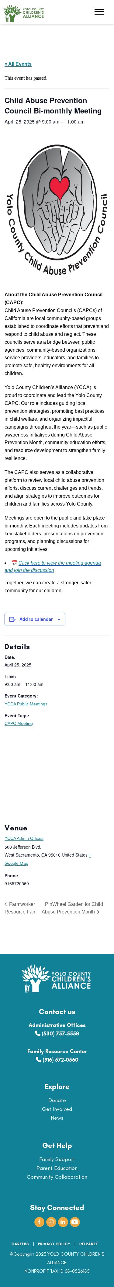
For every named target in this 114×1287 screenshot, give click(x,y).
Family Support (57, 1159)
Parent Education (57, 1168)
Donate (57, 1100)
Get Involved (57, 1109)
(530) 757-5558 (59, 1033)
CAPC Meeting (19, 723)
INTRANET (88, 1244)
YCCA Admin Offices (24, 838)
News (57, 1118)
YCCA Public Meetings (26, 703)
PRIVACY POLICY (54, 1244)
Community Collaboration (57, 1177)
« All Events (18, 64)
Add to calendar (36, 619)
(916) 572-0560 (59, 1059)
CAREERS (20, 1244)
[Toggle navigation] (99, 12)
